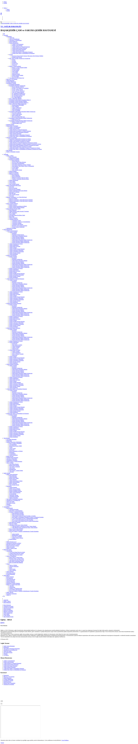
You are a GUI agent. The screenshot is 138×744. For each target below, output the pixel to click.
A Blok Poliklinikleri (14, 245)
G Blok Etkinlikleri (13, 412)
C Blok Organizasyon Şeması (16, 291)
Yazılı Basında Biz (10, 580)
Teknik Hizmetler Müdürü (18, 237)
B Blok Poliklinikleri (14, 269)
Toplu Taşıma (12, 569)
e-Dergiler (11, 471)
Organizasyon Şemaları (11, 137)
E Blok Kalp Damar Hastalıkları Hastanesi (18, 132)
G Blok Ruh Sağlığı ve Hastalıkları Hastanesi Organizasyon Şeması (24, 148)
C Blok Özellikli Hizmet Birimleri (17, 297)
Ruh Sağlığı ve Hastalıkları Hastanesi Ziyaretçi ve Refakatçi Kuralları (28, 517)
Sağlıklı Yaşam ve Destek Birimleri (14, 461)
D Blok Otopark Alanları (14, 325)
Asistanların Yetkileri (16, 223)
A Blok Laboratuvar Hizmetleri (16, 250)
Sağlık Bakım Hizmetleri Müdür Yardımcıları (22, 240)
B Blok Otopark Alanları (14, 276)
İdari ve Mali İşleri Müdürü (15, 98)
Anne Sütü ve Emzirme (14, 466)
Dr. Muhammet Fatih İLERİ (18, 94)
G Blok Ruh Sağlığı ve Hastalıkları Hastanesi (22, 52)
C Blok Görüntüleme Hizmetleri (16, 299)
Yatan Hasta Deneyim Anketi (15, 554)
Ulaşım (8, 563)
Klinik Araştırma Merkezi (12, 203)
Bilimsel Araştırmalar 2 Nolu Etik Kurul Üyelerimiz (21, 201)
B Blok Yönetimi (13, 256)
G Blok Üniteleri (13, 405)
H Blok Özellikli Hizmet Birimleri (17, 431)
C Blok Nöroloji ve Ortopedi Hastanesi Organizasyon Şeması (23, 142)
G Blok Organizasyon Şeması (16, 401)
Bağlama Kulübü (16, 74)
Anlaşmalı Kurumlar (13, 509)
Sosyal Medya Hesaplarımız (15, 589)
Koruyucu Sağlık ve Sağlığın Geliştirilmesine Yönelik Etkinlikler (24, 531)
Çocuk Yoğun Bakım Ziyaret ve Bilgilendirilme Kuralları (25, 518)
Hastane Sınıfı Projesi (17, 57)
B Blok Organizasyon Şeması (16, 268)
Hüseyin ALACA (16, 119)
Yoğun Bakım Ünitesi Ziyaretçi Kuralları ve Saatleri (24, 516)
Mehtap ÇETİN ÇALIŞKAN (19, 122)
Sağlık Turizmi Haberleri (14, 492)
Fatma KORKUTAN (17, 123)
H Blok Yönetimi (13, 414)
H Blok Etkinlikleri (13, 436)
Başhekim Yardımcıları (17, 259)
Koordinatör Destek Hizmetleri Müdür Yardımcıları (20, 120)
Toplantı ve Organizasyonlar (15, 588)
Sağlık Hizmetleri (13, 477)
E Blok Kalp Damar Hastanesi (19, 49)
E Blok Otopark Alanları (14, 361)
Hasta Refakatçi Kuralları (18, 513)
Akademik (5, 154)
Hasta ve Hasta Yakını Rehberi (16, 528)
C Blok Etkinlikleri (13, 302)
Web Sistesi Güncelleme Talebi (16, 561)
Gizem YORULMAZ (17, 114)
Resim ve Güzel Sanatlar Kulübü (19, 67)
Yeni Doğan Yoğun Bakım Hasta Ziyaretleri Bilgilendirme (25, 521)
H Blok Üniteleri (13, 430)
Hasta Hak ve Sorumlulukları (15, 510)
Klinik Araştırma (13, 205)
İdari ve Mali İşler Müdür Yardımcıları (17, 103)
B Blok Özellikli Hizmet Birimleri (17, 273)
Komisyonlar (15, 63)
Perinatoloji (11, 452)
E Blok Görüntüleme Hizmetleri (16, 360)
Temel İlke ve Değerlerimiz (15, 40)
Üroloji (10, 447)
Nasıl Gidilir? (15, 168)
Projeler (11, 54)
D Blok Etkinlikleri (13, 326)
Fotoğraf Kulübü (16, 68)
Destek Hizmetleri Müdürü (18, 238)
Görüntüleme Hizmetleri (11, 460)
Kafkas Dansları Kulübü (17, 75)
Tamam (2, 742)
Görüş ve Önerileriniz (11, 556)
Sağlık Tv (8, 595)
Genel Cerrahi (12, 448)
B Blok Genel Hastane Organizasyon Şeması (19, 141)
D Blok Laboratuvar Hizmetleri (16, 322)
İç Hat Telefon (15, 167)
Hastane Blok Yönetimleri (12, 125)
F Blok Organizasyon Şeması (15, 377)
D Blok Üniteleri (13, 320)
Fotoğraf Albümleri (10, 582)
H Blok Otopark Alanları (14, 435)
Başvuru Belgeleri (16, 176)
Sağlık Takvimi (9, 592)
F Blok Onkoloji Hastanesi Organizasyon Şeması (20, 146)
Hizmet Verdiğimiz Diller (15, 490)
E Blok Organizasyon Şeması (16, 341)
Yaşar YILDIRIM (16, 110)
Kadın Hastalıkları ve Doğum (16, 451)
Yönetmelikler (12, 202)
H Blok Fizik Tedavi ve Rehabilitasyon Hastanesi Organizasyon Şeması (25, 149)
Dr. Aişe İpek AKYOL (17, 96)
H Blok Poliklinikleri (14, 427)
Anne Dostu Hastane (14, 464)
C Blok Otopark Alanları (14, 300)
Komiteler (14, 62)
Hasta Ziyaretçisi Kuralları (18, 514)
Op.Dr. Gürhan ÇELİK (17, 89)
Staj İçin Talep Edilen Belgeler (19, 162)
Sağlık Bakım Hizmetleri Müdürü (19, 236)
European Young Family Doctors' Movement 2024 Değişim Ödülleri (27, 56)
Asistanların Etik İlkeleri (17, 224)
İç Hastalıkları (12, 453)
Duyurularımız (9, 578)
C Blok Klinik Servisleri (14, 294)
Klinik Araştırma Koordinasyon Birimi (18, 206)
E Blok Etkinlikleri (13, 363)
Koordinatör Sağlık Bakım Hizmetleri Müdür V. (20, 100)
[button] (5, 8)
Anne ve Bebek (9, 462)
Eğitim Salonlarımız (13, 180)
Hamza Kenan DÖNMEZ (18, 105)
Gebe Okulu (12, 468)
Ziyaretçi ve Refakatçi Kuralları (16, 512)
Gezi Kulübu (15, 72)
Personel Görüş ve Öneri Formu (16, 558)
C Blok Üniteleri (13, 295)
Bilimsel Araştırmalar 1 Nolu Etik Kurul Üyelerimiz (21, 199)
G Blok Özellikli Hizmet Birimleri (17, 407)
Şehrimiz (8, 504)
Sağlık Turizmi (6, 473)
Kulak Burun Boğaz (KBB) (15, 446)
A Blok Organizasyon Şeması (16, 243)
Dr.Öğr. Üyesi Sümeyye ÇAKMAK (20, 88)
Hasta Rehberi (9, 508)
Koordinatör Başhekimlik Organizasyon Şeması (20, 138)
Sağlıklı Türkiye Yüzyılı (17, 538)
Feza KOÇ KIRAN (16, 113)
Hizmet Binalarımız (7, 229)
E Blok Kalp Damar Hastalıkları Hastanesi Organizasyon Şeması (24, 145)
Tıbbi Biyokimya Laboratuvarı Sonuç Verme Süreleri (24, 526)
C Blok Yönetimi (13, 280)
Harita (10, 567)
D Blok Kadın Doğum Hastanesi (19, 48)
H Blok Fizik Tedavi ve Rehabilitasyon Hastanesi (23, 53)
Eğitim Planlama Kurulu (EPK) (13, 208)
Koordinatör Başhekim (14, 84)
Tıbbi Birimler (6, 438)
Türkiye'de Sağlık (10, 501)
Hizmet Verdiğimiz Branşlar (15, 491)
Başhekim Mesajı (10, 124)
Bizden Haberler (10, 576)
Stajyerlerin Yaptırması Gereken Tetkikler (21, 164)
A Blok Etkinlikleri (13, 254)
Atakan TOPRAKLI (16, 107)
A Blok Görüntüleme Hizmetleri (16, 251)
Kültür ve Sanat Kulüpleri (15, 66)
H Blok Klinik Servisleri (14, 429)
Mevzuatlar (11, 216)
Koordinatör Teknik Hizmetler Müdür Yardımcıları (20, 118)
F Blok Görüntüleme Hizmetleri (16, 385)
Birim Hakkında (13, 157)
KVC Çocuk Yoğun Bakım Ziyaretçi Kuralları (22, 519)
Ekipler (13, 59)
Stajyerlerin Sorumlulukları (18, 163)
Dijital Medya (6, 575)
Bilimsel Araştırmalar (14, 173)
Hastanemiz (9, 36)
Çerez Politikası (65, 740)
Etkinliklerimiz (12, 469)
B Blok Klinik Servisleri (14, 271)
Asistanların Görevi (16, 220)
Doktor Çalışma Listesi (11, 548)
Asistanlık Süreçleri (13, 219)
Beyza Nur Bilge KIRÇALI (18, 116)
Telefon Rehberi (10, 571)
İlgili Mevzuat (12, 193)
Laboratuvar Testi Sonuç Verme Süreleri (18, 525)
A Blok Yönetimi (13, 232)
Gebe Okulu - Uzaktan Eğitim (16, 470)
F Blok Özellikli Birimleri (15, 382)
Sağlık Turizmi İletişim (14, 482)
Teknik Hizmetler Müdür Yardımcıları (20, 241)
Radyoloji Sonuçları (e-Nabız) (13, 544)
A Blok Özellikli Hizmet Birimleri (17, 249)
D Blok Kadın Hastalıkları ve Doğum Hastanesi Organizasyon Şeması (25, 144)
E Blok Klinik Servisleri (14, 350)
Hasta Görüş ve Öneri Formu (15, 530)
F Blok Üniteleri (13, 381)
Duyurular (11, 195)
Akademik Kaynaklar (11, 228)
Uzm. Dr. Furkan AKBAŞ (18, 92)
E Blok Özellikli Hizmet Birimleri (17, 357)
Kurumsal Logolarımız (11, 593)
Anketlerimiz (9, 551)
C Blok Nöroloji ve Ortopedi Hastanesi (21, 46)
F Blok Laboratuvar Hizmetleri (16, 383)
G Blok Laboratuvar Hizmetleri (16, 408)
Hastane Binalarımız (13, 43)
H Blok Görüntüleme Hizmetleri (16, 434)
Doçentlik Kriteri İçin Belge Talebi (17, 215)
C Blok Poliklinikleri (14, 293)
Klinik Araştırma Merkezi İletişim (16, 207)
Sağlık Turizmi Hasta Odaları (15, 481)
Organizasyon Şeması (14, 158)
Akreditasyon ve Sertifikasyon (13, 500)
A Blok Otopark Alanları (14, 252)
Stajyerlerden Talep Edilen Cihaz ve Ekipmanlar (23, 166)
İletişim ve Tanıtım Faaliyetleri (13, 584)
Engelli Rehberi (12, 539)
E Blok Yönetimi (13, 329)
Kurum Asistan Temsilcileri (18, 227)
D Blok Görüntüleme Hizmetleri (16, 324)
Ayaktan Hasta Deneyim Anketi (16, 553)
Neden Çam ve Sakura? (14, 488)
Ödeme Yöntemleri (13, 497)
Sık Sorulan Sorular (10, 503)
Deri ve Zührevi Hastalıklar (15, 443)
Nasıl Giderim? (12, 570)
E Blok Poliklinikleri (14, 342)
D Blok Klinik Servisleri (14, 319)
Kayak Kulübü (15, 76)
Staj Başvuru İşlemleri (14, 159)
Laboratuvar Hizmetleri (11, 459)
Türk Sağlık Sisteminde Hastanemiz (14, 499)
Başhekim (14, 233)
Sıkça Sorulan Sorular (17, 170)
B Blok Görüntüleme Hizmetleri (16, 274)
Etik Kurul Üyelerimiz (14, 192)
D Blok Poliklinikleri (14, 317)
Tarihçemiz (11, 37)
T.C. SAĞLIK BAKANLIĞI (11, 26)
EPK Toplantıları (13, 212)
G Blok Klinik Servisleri (14, 404)
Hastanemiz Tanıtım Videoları (13, 583)
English (5, 3)
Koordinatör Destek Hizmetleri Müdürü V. (18, 102)
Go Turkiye (9, 505)
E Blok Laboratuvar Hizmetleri (16, 359)
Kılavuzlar (11, 186)
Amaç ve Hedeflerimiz (14, 39)
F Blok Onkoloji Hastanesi (18, 50)
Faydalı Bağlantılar (10, 574)
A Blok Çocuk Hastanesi (17, 44)
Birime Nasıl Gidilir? (14, 478)
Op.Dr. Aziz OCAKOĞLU (18, 90)
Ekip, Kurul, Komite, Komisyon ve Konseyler (19, 58)
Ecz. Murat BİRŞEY (17, 97)
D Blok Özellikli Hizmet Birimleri (17, 321)
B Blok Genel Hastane (17, 45)
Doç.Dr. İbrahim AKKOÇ (18, 87)
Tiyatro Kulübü (15, 70)
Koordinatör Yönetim (11, 83)
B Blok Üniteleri (13, 272)
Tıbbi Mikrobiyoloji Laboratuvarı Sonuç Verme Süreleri (24, 527)
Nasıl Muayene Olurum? (14, 522)
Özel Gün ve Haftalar (17, 536)
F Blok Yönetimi (13, 365)
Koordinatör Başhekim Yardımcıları (17, 85)
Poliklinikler (9, 440)
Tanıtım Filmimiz (13, 487)
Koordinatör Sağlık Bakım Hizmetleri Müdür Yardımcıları (22, 111)
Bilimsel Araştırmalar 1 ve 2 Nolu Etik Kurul (16, 197)
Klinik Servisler (9, 456)
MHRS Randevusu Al (11, 541)
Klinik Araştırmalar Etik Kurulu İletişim (18, 190)
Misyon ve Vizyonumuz (11, 79)
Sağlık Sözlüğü (15, 534)
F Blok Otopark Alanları (14, 386)
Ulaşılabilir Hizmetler (14, 496)
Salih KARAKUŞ (16, 109)
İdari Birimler (9, 150)
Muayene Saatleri (13, 523)
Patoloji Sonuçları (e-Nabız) (12, 545)
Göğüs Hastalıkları (16, 346)
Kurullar (14, 61)
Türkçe (5, 1)
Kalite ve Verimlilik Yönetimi (13, 151)
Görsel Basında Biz (10, 579)
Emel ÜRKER (15, 106)
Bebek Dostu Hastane (14, 465)
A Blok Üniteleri (13, 247)
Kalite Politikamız (13, 41)
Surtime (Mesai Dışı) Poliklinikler (14, 442)
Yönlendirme (6, 506)
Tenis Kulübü (15, 71)
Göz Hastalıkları (13, 444)
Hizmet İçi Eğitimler (13, 172)
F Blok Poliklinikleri (13, 378)
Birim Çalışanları (13, 483)
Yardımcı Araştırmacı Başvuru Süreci (20, 179)
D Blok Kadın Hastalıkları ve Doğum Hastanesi (20, 131)
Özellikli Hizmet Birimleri (12, 457)
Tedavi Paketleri (13, 479)
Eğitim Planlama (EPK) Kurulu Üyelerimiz (19, 211)
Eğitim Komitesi (13, 171)
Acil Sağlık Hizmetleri (11, 439)
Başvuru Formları (13, 188)
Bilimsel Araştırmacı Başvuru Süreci (20, 177)
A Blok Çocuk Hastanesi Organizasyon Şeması (20, 140)
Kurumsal (5, 35)
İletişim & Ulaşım (7, 549)
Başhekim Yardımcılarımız (18, 234)
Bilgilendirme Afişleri (17, 535)
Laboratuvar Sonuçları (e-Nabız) (13, 543)
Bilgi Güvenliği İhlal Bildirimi (16, 562)
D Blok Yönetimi (13, 304)
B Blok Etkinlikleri (13, 277)
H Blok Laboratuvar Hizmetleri (16, 433)
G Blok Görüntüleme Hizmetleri (16, 409)
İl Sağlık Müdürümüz (11, 81)
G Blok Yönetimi (13, 390)
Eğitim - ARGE (9, 155)
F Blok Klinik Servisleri (14, 379)
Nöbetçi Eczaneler (10, 547)
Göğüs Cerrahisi (15, 347)
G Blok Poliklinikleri (14, 403)
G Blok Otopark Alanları (14, 411)
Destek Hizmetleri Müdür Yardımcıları (20, 242)
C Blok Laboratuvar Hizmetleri (16, 298)
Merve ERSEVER (16, 115)
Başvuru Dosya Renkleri (14, 189)
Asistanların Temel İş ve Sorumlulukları (21, 221)
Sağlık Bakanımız (10, 80)
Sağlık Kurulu (15, 348)
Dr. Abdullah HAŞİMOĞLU (18, 93)
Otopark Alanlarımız (13, 566)
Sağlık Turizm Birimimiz (12, 474)
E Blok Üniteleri (13, 356)
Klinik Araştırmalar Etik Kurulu (13, 185)
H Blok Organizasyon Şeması (16, 426)
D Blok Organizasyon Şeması (16, 316)
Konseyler (14, 65)
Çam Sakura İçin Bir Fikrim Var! (16, 78)
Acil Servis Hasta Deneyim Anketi (17, 552)
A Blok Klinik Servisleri (14, 246)
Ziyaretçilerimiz (12, 493)
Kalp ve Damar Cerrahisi (17, 354)
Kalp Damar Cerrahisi (17, 344)
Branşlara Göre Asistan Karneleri (19, 225)
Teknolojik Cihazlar (13, 495)
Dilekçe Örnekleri (13, 217)
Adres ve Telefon (13, 565)
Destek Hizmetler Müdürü (18, 372)
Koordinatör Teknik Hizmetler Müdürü (18, 101)
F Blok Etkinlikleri (13, 387)
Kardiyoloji (14, 343)
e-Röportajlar (12, 587)
